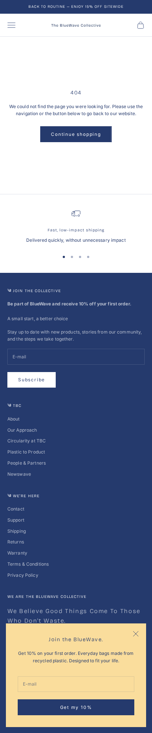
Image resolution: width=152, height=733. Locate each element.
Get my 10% (76, 707)
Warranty (17, 553)
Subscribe (31, 379)
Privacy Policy (22, 575)
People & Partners (26, 463)
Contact (15, 509)
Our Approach (22, 430)
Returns (15, 542)
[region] (76, 226)
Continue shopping (76, 134)
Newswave (19, 474)
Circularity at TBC (26, 441)
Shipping (16, 531)
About (13, 419)
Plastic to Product (26, 452)
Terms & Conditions (28, 564)
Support (15, 520)
